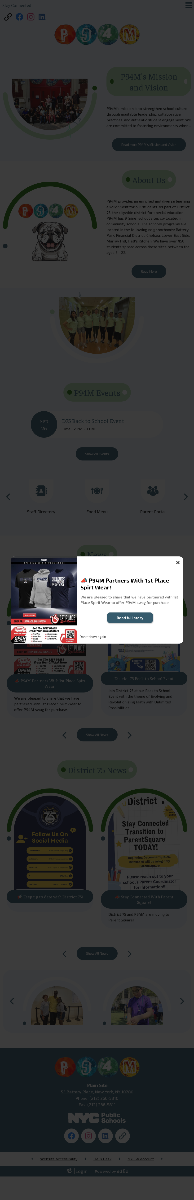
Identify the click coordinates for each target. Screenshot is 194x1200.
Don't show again (93, 637)
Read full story (130, 617)
